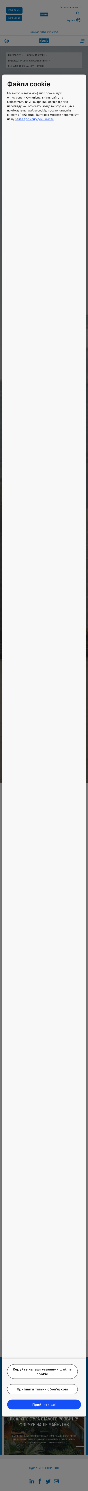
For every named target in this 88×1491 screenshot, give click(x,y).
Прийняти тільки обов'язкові (42, 1389)
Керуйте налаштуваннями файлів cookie (42, 1371)
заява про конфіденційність (34, 119)
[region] (44, 746)
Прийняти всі (44, 1404)
